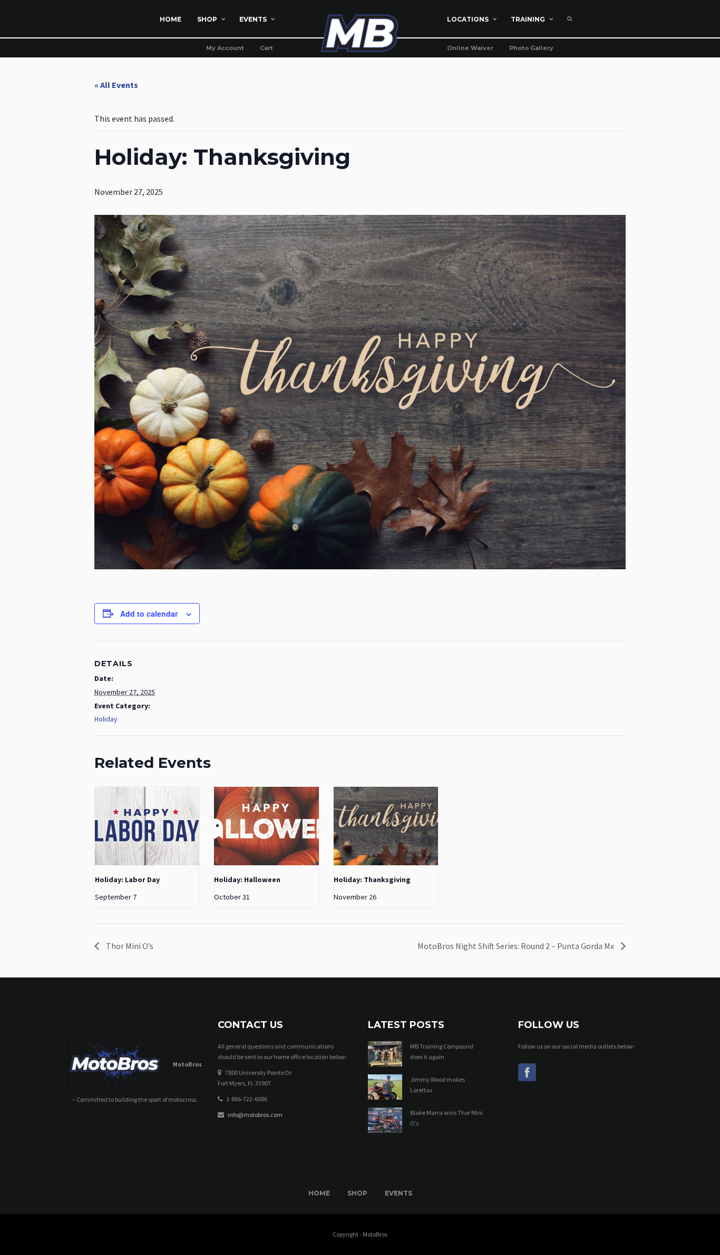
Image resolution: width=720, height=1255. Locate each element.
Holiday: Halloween (247, 879)
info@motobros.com (255, 1115)
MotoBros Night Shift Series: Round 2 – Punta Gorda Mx (516, 946)
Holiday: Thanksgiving (372, 879)
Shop (357, 1193)
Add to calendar (149, 613)
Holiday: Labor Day (127, 879)
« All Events (116, 85)
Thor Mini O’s (128, 946)
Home (319, 1193)
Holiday (106, 719)
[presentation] (147, 826)
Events (398, 1193)
